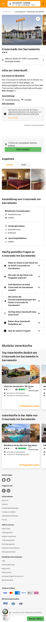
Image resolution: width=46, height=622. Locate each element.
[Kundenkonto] (43, 4)
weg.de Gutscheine (9, 536)
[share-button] (38, 19)
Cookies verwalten (9, 512)
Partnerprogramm (8, 544)
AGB (3, 561)
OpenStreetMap (38, 125)
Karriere (5, 504)
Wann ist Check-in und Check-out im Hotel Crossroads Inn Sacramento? (23, 265)
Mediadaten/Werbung (10, 516)
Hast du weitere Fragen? (19, 331)
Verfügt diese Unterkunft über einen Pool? (22, 313)
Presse (4, 520)
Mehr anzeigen (13, 118)
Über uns (5, 500)
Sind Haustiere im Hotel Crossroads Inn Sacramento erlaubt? (20, 287)
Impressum (6, 568)
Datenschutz (6, 572)
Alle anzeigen (8, 104)
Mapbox (28, 125)
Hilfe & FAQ (6, 529)
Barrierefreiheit (7, 580)
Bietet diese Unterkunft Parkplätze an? (19, 322)
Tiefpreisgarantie (8, 540)
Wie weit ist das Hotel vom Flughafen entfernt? (20, 276)
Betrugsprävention (9, 552)
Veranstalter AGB (8, 565)
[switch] (5, 618)
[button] (22, 30)
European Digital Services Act (12, 576)
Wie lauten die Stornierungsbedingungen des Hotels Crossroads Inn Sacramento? (22, 301)
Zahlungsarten (7, 532)
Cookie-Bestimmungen (10, 508)
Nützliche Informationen (11, 548)
